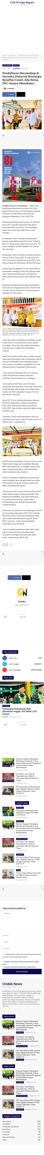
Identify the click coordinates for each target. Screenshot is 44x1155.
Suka (40, 658)
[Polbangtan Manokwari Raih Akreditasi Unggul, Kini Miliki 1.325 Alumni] (22, 692)
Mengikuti (38, 664)
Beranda (4, 55)
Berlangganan (36, 670)
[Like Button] (5, 545)
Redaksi (11, 88)
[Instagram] (7, 1010)
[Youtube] (13, 1010)
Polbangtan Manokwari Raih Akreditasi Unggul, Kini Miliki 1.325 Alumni (19, 711)
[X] (10, 1010)
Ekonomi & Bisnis (8, 780)
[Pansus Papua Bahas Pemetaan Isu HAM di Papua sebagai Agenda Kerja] (8, 874)
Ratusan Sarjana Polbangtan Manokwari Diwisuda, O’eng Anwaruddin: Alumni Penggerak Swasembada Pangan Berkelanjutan (28, 763)
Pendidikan (6, 706)
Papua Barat (6, 793)
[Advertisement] (22, 30)
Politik (16, 65)
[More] (28, 94)
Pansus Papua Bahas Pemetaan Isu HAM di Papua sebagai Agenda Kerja (28, 875)
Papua (18, 870)
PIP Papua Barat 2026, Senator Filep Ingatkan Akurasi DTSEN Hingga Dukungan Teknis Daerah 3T (28, 790)
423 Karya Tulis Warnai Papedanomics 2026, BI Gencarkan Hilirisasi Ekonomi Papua (27, 777)
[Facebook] (4, 1010)
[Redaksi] (4, 88)
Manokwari (12, 55)
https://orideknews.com (22, 605)
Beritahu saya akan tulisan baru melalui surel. (20, 967)
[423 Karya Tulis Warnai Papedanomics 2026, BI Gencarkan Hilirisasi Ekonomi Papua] (8, 777)
